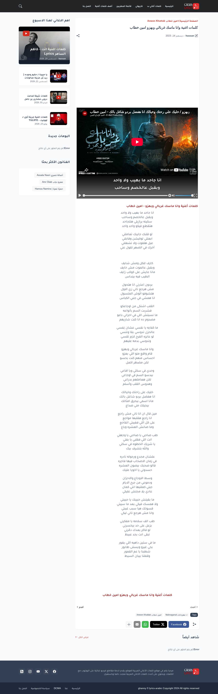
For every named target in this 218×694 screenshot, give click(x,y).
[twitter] (46, 671)
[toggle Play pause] (79, 195)
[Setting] (169, 195)
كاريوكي (139, 6)
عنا (66, 688)
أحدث (193, 607)
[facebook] (54, 671)
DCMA (57, 688)
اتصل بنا (87, 6)
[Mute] (173, 195)
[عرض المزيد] (129, 624)
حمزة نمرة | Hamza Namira (49, 188)
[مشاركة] (80, 36)
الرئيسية (169, 6)
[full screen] (195, 195)
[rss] (22, 671)
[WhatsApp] (145, 624)
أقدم (81, 607)
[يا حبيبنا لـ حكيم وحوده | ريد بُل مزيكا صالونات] (58, 76)
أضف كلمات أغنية (103, 6)
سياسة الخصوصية (40, 688)
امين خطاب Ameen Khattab (162, 20)
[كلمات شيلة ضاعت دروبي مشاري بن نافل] (58, 97)
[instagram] (30, 671)
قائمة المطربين (123, 6)
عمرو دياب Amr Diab (52, 181)
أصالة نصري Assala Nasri (50, 175)
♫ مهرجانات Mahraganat (177, 615)
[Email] (137, 624)
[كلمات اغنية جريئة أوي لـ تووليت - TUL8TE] (58, 118)
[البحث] (20, 6)
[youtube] (38, 671)
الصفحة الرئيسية (189, 20)
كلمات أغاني (155, 6)
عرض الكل (83, 637)
